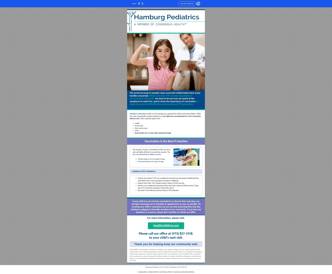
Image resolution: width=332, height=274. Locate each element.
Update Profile (153, 272)
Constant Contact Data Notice (183, 272)
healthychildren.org (166, 225)
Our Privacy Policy (165, 272)
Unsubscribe (142, 272)
